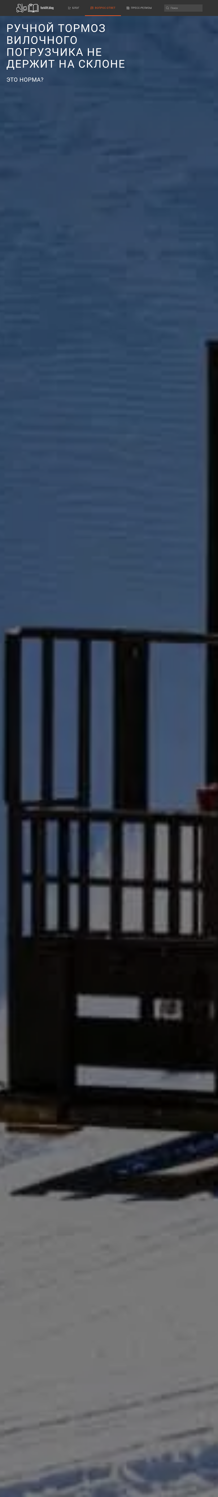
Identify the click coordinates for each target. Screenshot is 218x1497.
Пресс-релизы (141, 7)
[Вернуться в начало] (35, 8)
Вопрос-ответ (105, 7)
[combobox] (183, 8)
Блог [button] (75, 7)
